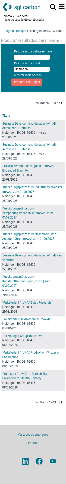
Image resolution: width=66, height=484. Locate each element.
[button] (61, 7)
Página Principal (15, 31)
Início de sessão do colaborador (23, 20)
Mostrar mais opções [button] (28, 75)
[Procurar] (52, 7)
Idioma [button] (7, 16)
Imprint (33, 443)
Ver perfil (23, 16)
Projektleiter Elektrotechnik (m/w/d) (26, 319)
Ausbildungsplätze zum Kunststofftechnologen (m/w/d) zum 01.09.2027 (26, 281)
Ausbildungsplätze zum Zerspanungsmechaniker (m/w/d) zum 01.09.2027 (27, 213)
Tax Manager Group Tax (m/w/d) (23, 336)
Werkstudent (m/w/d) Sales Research (26, 302)
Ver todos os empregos (33, 435)
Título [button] (6, 115)
